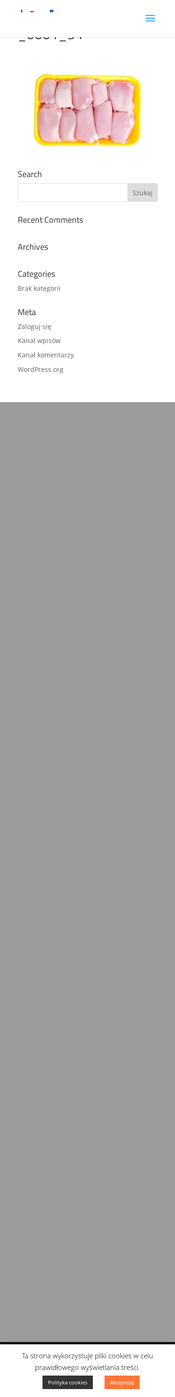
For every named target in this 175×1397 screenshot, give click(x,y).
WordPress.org (40, 369)
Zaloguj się (34, 326)
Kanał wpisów (39, 340)
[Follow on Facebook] (25, 1120)
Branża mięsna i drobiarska (65, 1176)
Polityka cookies (67, 1382)
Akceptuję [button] (122, 1382)
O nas (28, 993)
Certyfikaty (36, 1012)
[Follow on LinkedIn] (43, 1120)
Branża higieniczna (50, 1231)
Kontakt (31, 1068)
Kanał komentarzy (46, 354)
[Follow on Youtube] (62, 1120)
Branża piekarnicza (51, 1213)
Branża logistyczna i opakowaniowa (79, 1250)
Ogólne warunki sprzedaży (64, 1049)
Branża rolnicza (44, 1287)
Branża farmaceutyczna (59, 1194)
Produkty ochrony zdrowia (64, 1268)
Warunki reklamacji (51, 1031)
